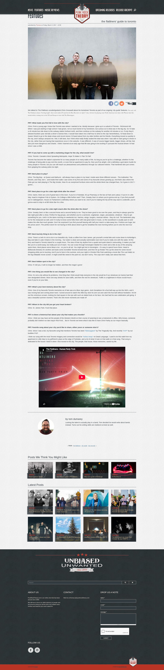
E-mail (103, 605)
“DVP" (125, 331)
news (30, 10)
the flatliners (77, 445)
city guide (84, 445)
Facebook (31, 650)
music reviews (52, 10)
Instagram (37, 650)
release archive (124, 10)
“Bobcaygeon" (90, 331)
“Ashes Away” (88, 337)
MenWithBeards (122, 666)
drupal (36, 666)
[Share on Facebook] (110, 103)
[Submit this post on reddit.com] (121, 103)
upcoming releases (105, 10)
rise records (91, 445)
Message (104, 612)
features (38, 10)
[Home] (82, 13)
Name (103, 598)
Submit (105, 638)
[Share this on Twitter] (116, 103)
